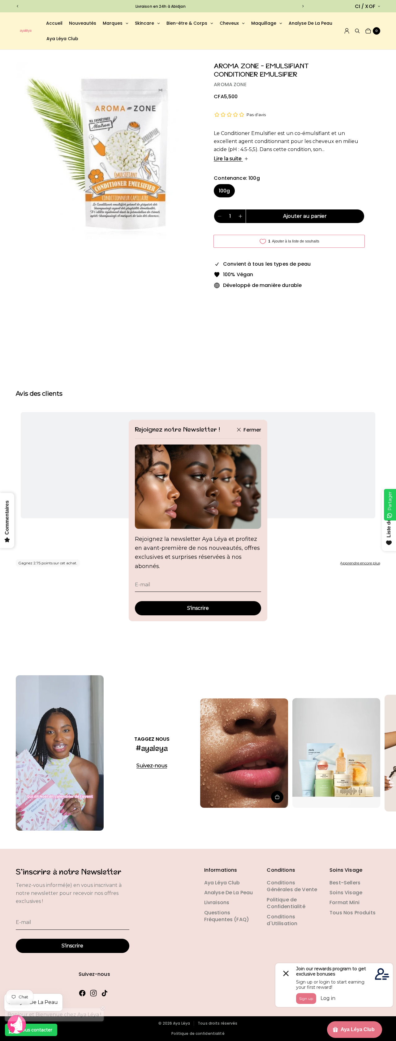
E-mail (142, 585)
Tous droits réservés (217, 1023)
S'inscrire (198, 608)
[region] (160, 6)
